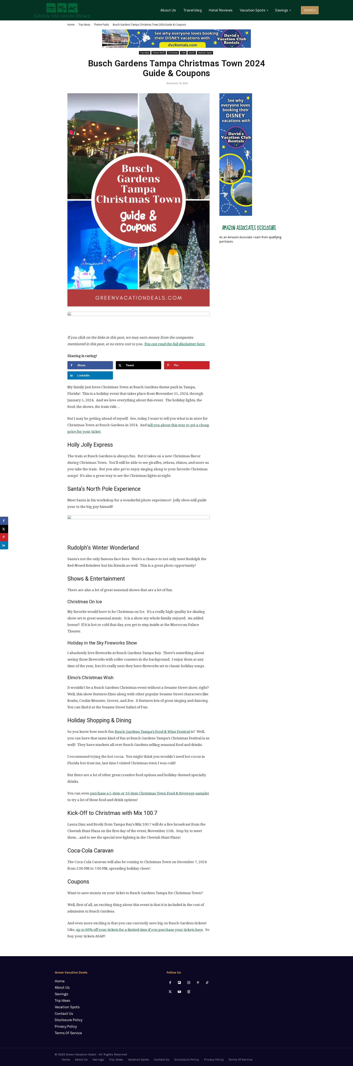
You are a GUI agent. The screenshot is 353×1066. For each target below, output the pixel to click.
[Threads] (188, 992)
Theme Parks (101, 24)
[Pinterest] (197, 982)
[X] (170, 992)
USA (183, 52)
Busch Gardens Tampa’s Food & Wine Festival (152, 732)
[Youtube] (179, 992)
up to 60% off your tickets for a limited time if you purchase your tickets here (139, 930)
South (192, 52)
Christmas (173, 52)
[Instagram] (188, 982)
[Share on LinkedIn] (4, 545)
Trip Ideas (84, 24)
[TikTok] (207, 982)
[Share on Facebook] (4, 521)
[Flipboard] (179, 982)
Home (71, 24)
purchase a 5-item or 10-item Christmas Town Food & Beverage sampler (149, 793)
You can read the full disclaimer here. (174, 344)
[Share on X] (4, 529)
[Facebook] (170, 982)
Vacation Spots (205, 52)
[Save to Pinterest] (4, 537)
